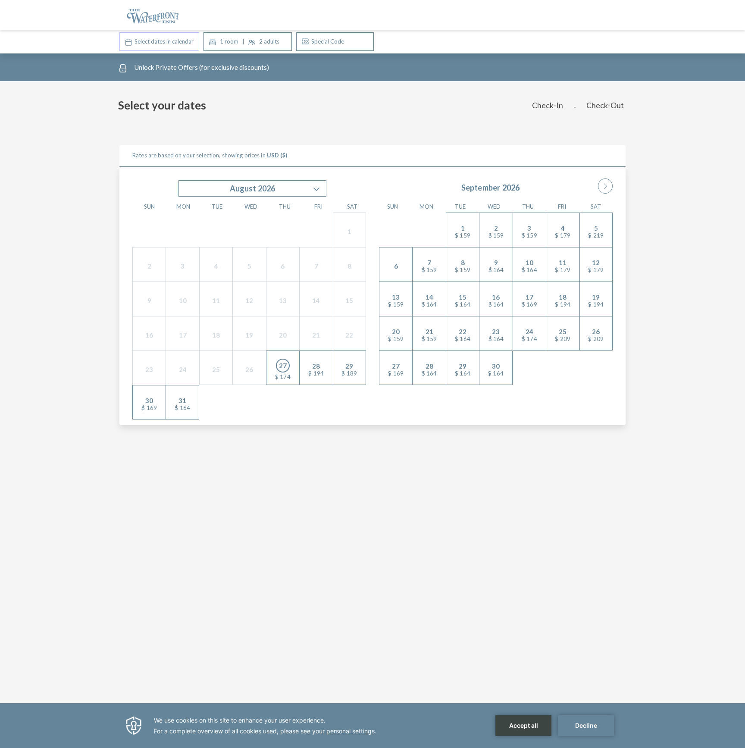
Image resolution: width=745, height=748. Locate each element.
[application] (372, 725)
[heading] (286, 109)
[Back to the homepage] (153, 15)
